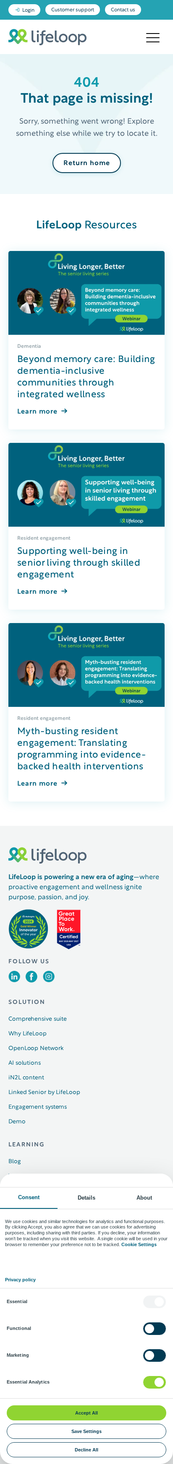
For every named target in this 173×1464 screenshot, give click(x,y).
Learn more (37, 412)
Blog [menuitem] (14, 1161)
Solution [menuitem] (26, 1002)
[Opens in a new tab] (14, 980)
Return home (86, 163)
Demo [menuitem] (17, 1122)
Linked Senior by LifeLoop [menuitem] (44, 1092)
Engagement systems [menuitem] (37, 1107)
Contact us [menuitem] (123, 10)
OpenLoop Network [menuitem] (35, 1048)
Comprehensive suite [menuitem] (37, 1019)
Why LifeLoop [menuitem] (27, 1034)
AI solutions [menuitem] (24, 1063)
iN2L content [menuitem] (26, 1078)
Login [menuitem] (28, 10)
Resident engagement (44, 538)
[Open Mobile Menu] (153, 38)
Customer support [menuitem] (72, 10)
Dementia (29, 346)
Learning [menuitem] (26, 1145)
